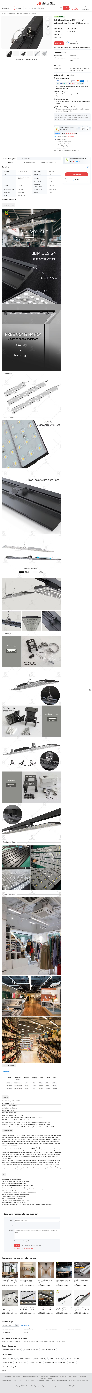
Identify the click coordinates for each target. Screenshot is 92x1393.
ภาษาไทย (85, 1380)
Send (17, 1245)
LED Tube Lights (6, 1332)
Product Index (82, 1376)
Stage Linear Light (21, 1362)
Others (26, 1332)
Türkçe (37, 1382)
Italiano (47, 1380)
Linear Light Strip (49, 1362)
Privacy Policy (72, 1386)
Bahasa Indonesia (52, 1382)
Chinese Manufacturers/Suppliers (30, 1376)
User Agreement (56, 1386)
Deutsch (53, 1380)
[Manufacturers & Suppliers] (46, 3)
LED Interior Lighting (22, 13)
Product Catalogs (27, 1325)
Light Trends (72, 1362)
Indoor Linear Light (35, 1362)
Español (20, 1380)
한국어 (71, 1380)
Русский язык (40, 1380)
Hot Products (7, 1376)
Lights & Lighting (11, 13)
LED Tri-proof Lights (7, 1329)
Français (33, 1380)
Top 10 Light (61, 1362)
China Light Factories (9, 1358)
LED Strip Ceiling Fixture (48, 1349)
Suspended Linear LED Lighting (12, 1349)
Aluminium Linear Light (72, 1358)
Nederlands (60, 1380)
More (3, 1370)
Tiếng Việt (43, 1382)
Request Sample (85, 47)
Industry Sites (63, 1376)
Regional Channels (72, 1376)
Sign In (56, 150)
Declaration (64, 1386)
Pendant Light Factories (55, 1358)
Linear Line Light (7, 1362)
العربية (65, 1380)
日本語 (76, 1380)
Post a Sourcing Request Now (23, 1248)
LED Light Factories (24, 1358)
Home (3, 13)
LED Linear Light (32, 13)
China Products (16, 1376)
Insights (50, 1378)
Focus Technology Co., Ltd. (34, 1386)
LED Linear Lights (51, 1329)
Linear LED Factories (39, 1358)
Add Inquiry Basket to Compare (27, 60)
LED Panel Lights (28, 1329)
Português (26, 1380)
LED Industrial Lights (74, 1329)
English (14, 1380)
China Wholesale (44, 1376)
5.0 (71, 161)
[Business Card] (88, 167)
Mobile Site (43, 1378)
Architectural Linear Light (31, 1349)
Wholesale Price (54, 1376)
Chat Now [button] (73, 43)
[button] (55, 162)
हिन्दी (80, 1380)
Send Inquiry (59, 43)
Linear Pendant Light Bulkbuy (11, 1367)
